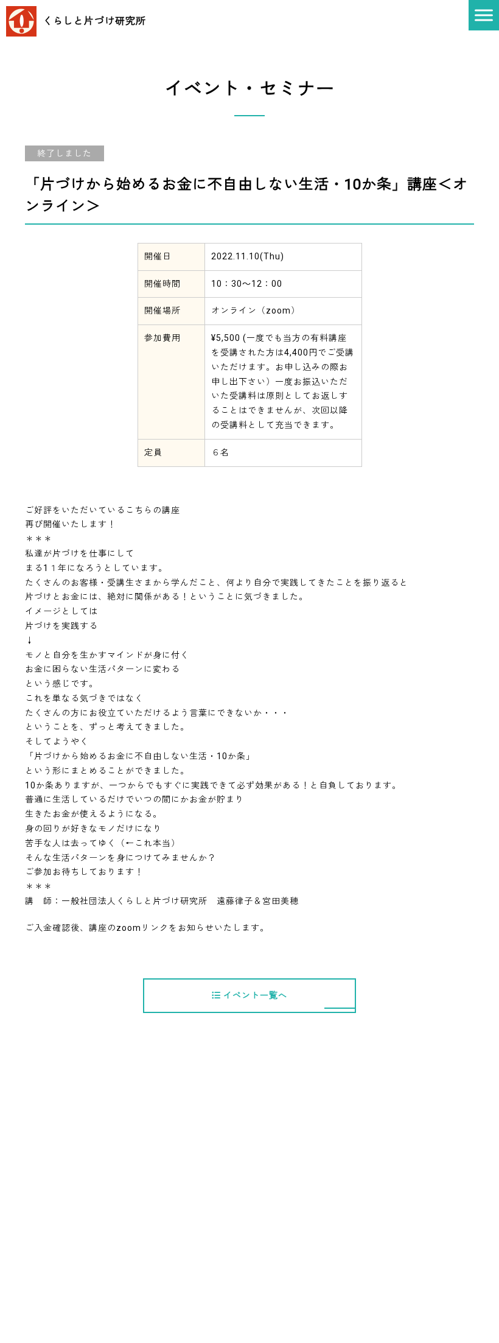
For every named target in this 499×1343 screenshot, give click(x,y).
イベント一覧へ (254, 995)
